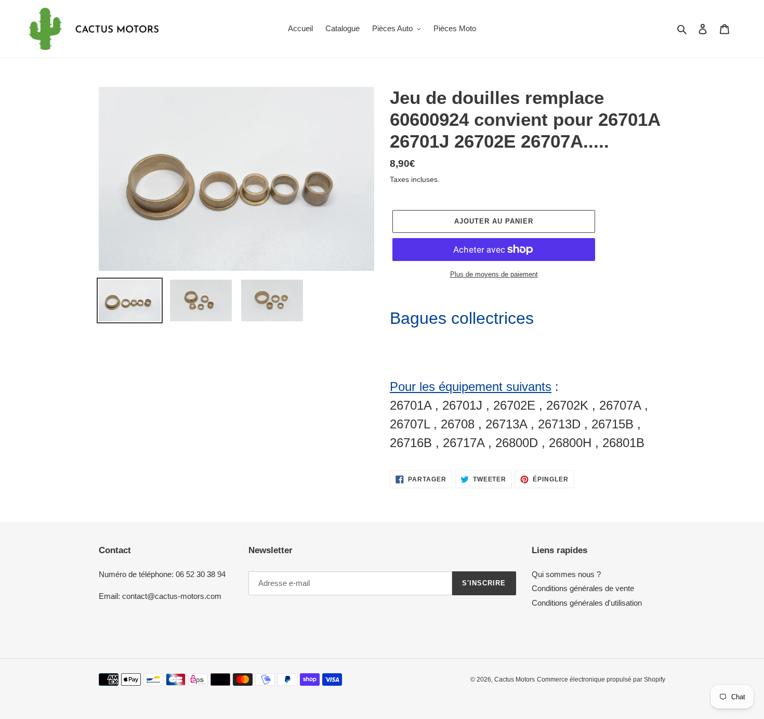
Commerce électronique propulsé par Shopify (601, 679)
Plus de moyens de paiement (494, 274)
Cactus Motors (514, 679)
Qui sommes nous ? (566, 574)
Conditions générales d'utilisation (587, 602)
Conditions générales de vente (583, 588)
